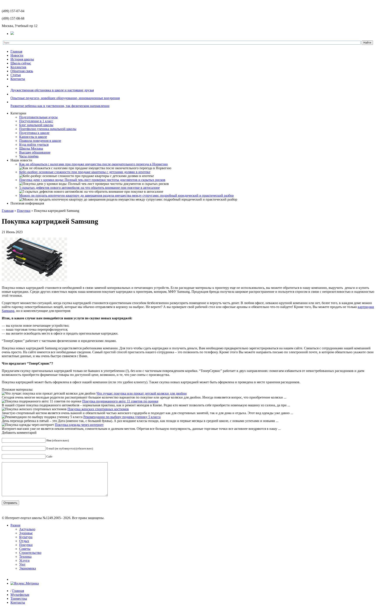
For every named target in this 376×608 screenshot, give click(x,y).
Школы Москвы (31, 148)
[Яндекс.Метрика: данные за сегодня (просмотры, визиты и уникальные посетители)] (24, 583)
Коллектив (18, 67)
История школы (22, 59)
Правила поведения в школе (40, 140)
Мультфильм (19, 594)
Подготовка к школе (34, 133)
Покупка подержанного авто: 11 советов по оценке (120, 401)
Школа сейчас (20, 63)
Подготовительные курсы (38, 117)
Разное (15, 525)
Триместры (18, 598)
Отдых (24, 541)
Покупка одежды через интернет (79, 425)
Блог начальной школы (36, 125)
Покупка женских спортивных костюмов (98, 409)
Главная (16, 51)
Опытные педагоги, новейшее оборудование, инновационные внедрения (65, 98)
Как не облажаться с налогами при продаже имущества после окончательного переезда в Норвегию (93, 164)
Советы (24, 549)
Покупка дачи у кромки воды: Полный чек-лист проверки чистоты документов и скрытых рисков (92, 180)
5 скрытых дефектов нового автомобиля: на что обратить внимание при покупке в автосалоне (89, 187)
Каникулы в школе (33, 137)
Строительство (30, 552)
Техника (25, 556)
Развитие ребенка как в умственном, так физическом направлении (59, 106)
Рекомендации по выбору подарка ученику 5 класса (122, 417)
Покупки (23, 211)
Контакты (17, 79)
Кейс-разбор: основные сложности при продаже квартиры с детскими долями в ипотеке (84, 172)
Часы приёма (29, 156)
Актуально (27, 529)
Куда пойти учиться (34, 144)
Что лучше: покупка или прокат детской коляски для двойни (141, 393)
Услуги (24, 560)
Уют (22, 564)
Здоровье (26, 533)
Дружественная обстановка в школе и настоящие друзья (52, 90)
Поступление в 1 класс (36, 121)
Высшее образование (34, 152)
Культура (25, 537)
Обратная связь (21, 71)
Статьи (15, 75)
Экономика (27, 568)
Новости (16, 55)
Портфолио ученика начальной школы (47, 129)
